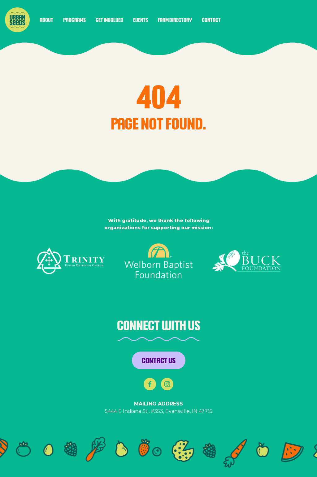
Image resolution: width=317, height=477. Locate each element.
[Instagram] (167, 384)
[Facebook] (150, 384)
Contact (211, 20)
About (46, 20)
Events (140, 20)
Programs (74, 20)
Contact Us (159, 360)
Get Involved (109, 20)
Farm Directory (175, 20)
